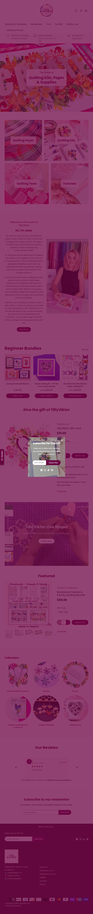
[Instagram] (45, 470)
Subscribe (53, 462)
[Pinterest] (52, 470)
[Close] (61, 440)
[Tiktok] (48, 470)
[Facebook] (42, 470)
